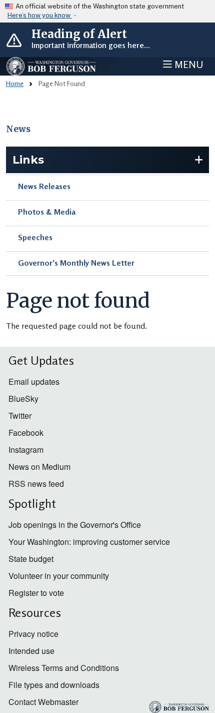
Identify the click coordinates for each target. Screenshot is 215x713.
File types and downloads (54, 684)
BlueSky (23, 398)
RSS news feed (36, 483)
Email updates (34, 381)
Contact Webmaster (43, 701)
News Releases (44, 186)
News (18, 129)
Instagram (26, 449)
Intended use (31, 650)
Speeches (35, 237)
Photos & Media (47, 212)
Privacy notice (33, 633)
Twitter (20, 415)
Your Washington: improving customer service (89, 541)
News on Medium (39, 466)
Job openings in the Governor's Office (74, 524)
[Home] (51, 66)
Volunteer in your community (58, 575)
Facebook (26, 432)
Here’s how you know (40, 15)
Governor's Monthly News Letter (76, 263)
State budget (31, 558)
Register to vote (36, 592)
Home (15, 83)
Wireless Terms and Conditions (63, 667)
